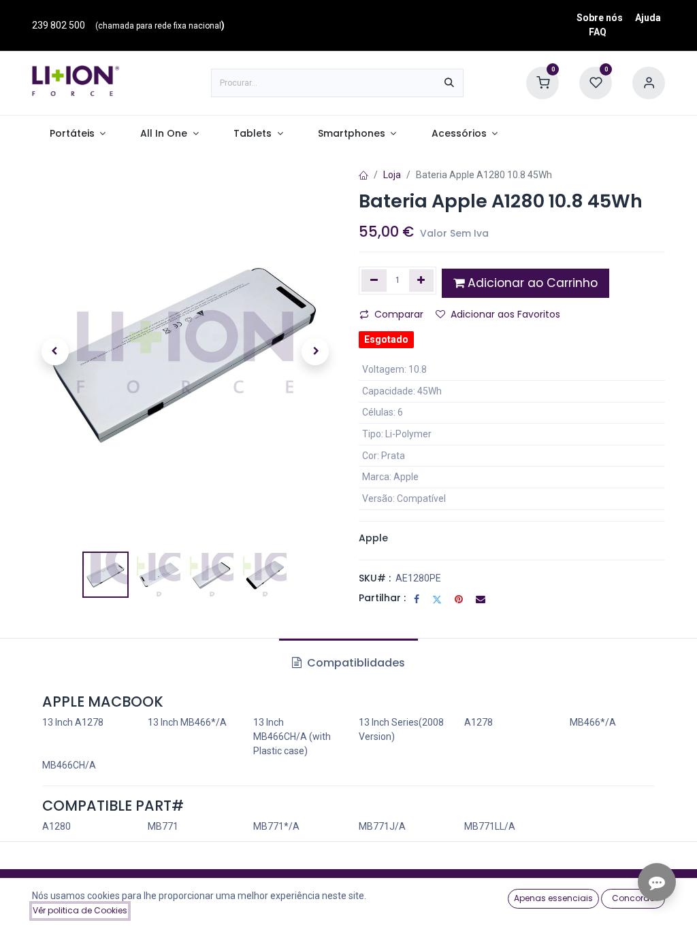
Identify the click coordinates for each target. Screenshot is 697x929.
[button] (55, 351)
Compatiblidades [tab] (354, 663)
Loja (392, 174)
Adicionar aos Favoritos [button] (505, 314)
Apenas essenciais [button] (553, 898)
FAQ (597, 32)
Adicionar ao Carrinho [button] (531, 283)
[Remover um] (374, 280)
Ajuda (648, 17)
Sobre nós (600, 17)
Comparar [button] (398, 314)
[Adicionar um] (421, 280)
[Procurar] (449, 83)
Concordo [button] (633, 898)
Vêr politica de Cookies (80, 910)
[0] (542, 82)
